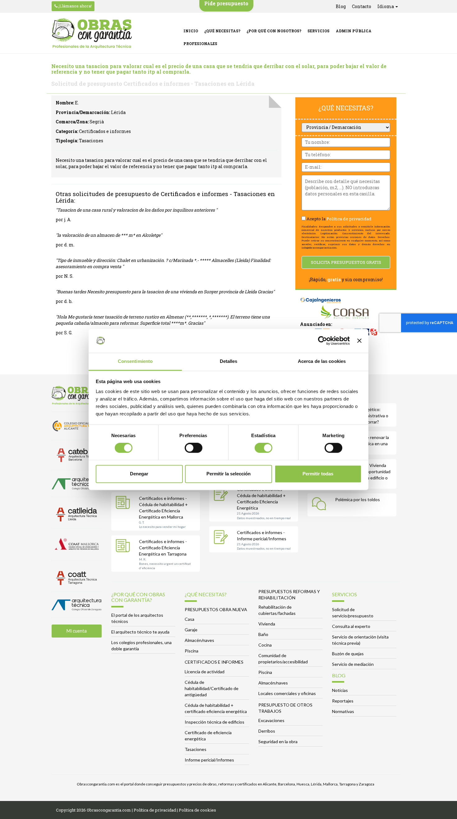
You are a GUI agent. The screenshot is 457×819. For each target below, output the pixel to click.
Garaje (191, 629)
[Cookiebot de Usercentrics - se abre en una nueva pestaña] (322, 340)
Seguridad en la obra (278, 741)
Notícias (340, 690)
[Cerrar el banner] (359, 341)
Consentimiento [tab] (135, 361)
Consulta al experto (351, 626)
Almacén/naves (199, 640)
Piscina (191, 650)
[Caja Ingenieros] (320, 297)
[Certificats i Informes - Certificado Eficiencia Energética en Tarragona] (124, 547)
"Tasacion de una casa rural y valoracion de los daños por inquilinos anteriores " (136, 210)
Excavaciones (271, 720)
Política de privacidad (349, 219)
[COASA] (346, 312)
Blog (341, 6)
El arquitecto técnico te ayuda (140, 631)
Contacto (361, 6)
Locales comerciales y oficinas (287, 693)
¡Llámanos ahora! (75, 6)
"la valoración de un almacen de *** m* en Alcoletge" (109, 235)
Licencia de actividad (204, 671)
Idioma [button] (386, 6)
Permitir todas (317, 473)
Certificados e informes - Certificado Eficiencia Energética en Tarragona (163, 547)
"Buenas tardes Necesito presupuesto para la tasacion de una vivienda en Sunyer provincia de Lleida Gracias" (165, 292)
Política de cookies (197, 810)
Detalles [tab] (229, 361)
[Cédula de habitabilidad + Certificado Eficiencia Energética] (222, 495)
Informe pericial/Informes (209, 759)
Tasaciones (195, 749)
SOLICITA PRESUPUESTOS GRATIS (346, 262)
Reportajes (342, 700)
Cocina (265, 644)
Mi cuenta (76, 631)
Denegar (139, 473)
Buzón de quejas (348, 653)
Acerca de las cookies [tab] (322, 361)
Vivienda (266, 623)
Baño (263, 634)
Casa (189, 619)
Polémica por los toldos (357, 499)
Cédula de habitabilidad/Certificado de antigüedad (211, 688)
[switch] (193, 448)
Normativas (343, 711)
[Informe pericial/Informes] (222, 538)
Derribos (266, 731)
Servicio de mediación (353, 664)
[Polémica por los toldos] (320, 505)
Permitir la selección (228, 473)
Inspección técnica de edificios (214, 722)
